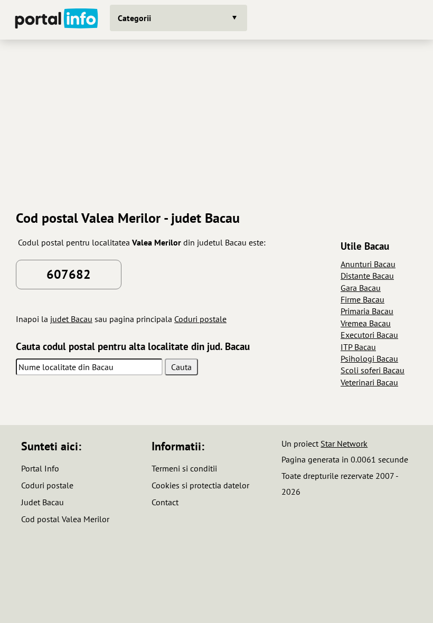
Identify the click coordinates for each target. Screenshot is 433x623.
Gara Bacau (361, 287)
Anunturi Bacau (368, 264)
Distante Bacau (367, 275)
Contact (165, 502)
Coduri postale (200, 319)
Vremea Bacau (366, 323)
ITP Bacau (358, 347)
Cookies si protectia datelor (200, 485)
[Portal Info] (56, 19)
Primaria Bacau (367, 311)
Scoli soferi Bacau (372, 370)
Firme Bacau (362, 299)
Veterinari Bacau (369, 382)
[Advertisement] (216, 121)
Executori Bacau (369, 334)
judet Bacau (71, 319)
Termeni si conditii (184, 468)
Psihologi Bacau (369, 358)
